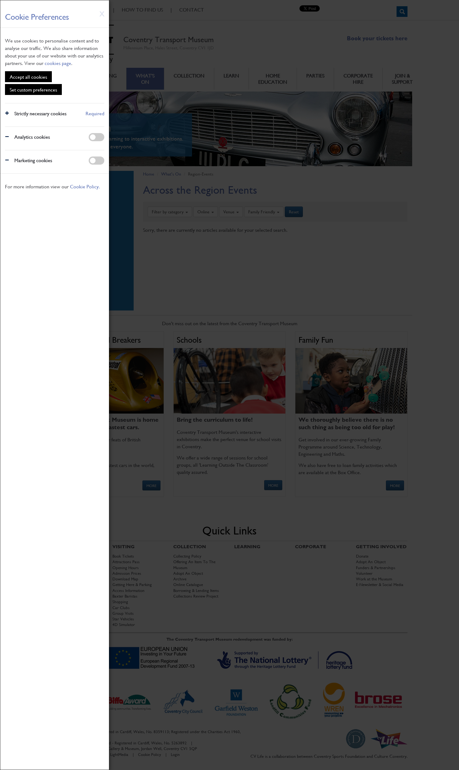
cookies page (58, 63)
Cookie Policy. (85, 186)
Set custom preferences (33, 89)
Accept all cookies (28, 76)
